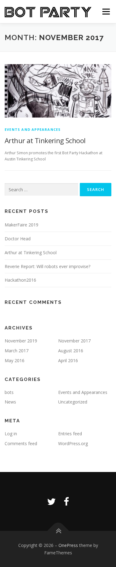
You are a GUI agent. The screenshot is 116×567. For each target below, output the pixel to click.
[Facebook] (66, 501)
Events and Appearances (33, 129)
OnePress (68, 545)
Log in (11, 434)
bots (9, 392)
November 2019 (21, 341)
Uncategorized (72, 402)
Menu (106, 11)
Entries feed (70, 434)
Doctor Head (18, 239)
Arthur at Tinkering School (45, 140)
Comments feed (21, 443)
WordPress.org (73, 443)
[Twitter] (51, 501)
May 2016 (14, 360)
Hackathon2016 (20, 280)
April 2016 (68, 360)
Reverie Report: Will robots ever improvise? (47, 266)
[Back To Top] (58, 531)
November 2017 (74, 341)
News (10, 402)
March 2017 (16, 351)
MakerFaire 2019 (21, 225)
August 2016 (70, 351)
